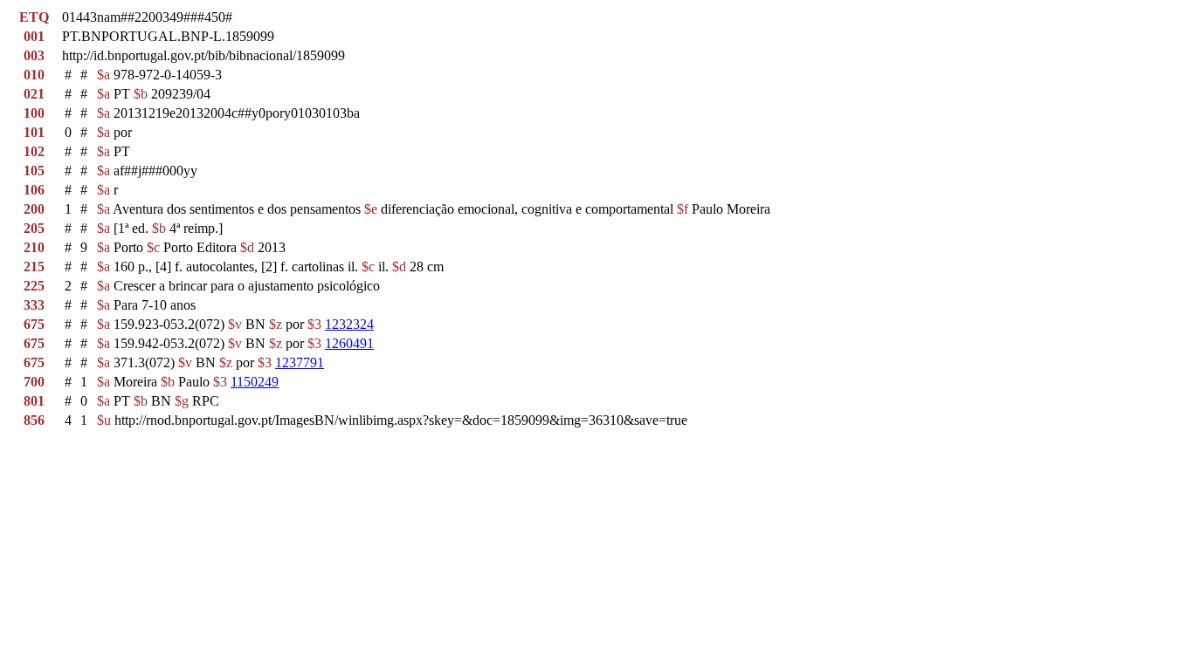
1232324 (349, 324)
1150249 (255, 381)
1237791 (299, 362)
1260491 (349, 343)
